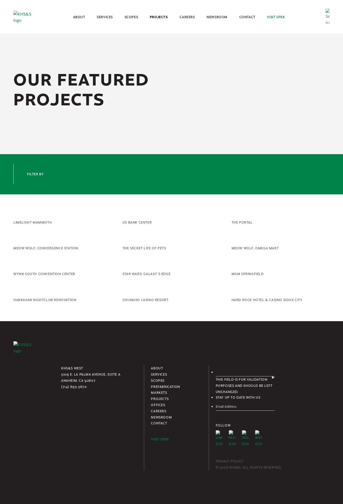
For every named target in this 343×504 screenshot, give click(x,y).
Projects (159, 16)
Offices (158, 404)
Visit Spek (276, 16)
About (79, 16)
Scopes (131, 16)
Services (105, 16)
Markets (159, 392)
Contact (247, 16)
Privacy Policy (229, 461)
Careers (187, 16)
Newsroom (217, 16)
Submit (273, 377)
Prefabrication (165, 386)
